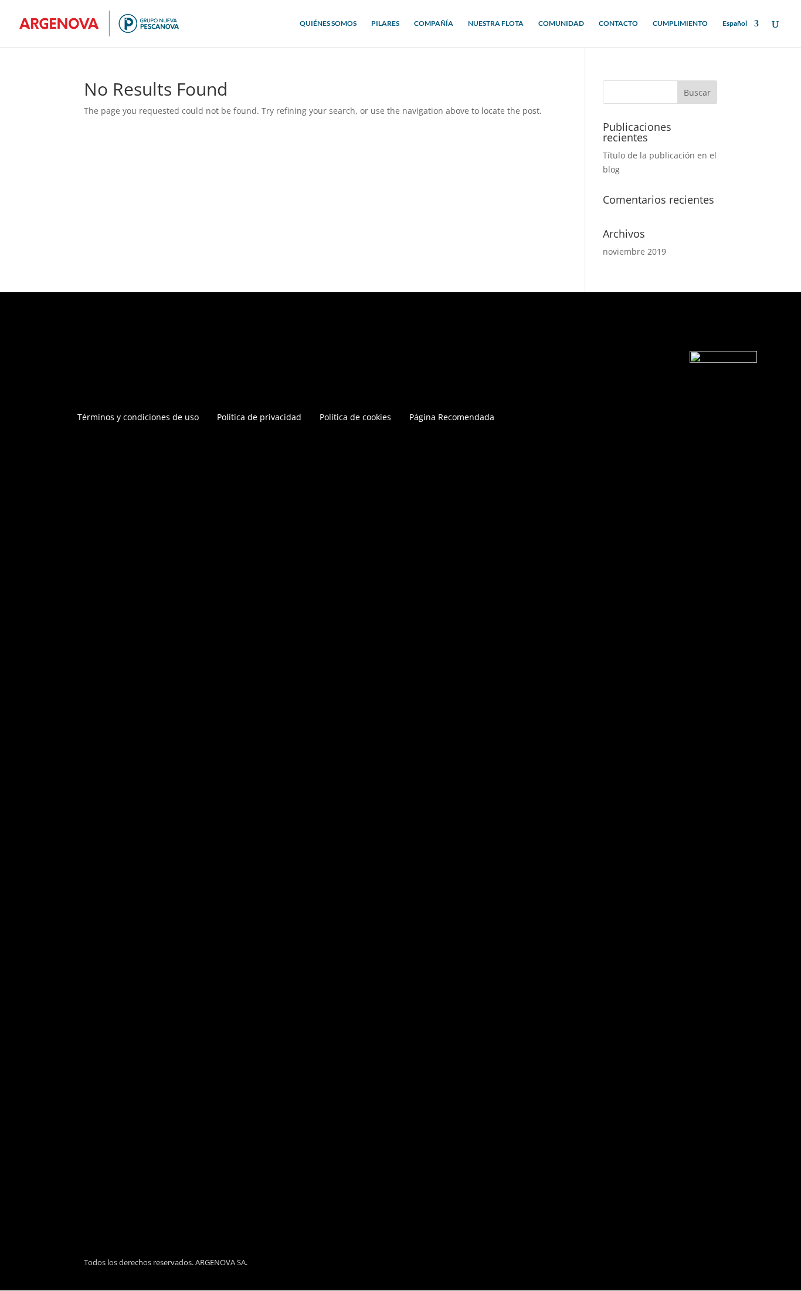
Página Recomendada (451, 418)
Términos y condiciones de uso (138, 418)
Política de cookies (355, 418)
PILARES (385, 23)
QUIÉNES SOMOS (328, 23)
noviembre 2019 (634, 251)
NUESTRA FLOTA (496, 23)
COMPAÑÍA (433, 23)
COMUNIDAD (561, 23)
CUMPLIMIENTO (680, 23)
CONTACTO (618, 23)
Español (734, 23)
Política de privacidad (259, 418)
